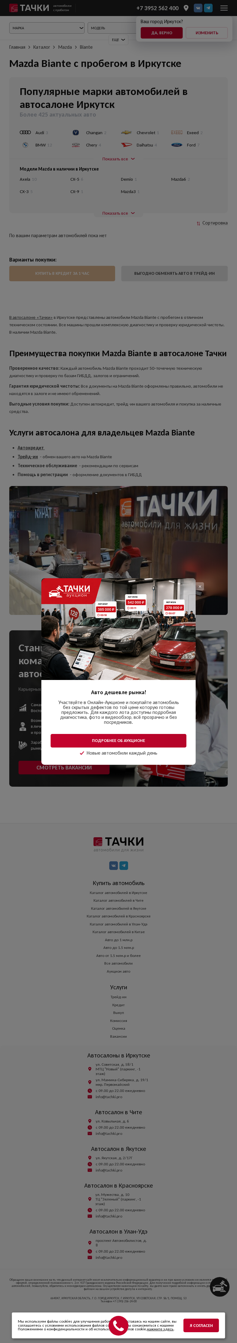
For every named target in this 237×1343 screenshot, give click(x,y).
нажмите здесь (160, 1329)
